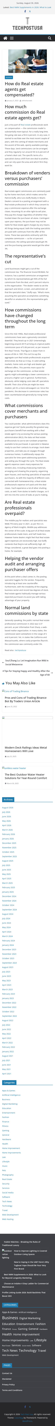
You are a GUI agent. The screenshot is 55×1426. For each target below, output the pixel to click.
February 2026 (8, 834)
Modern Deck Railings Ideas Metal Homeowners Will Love (26, 749)
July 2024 (6, 918)
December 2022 (9, 1002)
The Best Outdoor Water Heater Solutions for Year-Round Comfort (26, 776)
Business (9, 77)
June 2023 (6, 976)
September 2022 (9, 1016)
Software (6, 1197)
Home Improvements (11, 1152)
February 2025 (8, 887)
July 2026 (6, 812)
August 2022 (7, 1020)
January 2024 (8, 945)
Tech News (7, 1201)
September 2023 (9, 963)
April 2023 (6, 985)
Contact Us (7, 1373)
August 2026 (7, 807)
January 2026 (8, 838)
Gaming (5, 1130)
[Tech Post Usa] (5, 38)
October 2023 (8, 958)
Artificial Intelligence (11, 1095)
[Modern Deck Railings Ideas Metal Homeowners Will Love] (27, 718)
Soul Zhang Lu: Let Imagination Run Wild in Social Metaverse (26, 662)
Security (5, 1183)
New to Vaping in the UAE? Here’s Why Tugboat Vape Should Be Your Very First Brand (31, 1265)
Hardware (6, 1139)
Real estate (26, 124)
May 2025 (6, 874)
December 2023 (9, 949)
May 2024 (6, 927)
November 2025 (9, 847)
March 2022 (7, 1042)
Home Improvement (11, 1148)
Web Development (10, 1214)
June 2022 (6, 1029)
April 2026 (6, 825)
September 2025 (9, 856)
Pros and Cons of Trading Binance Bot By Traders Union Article (25, 699)
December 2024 (9, 896)
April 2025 (6, 878)
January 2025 (8, 892)
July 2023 (6, 971)
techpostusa (20, 650)
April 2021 (6, 1073)
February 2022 (8, 1047)
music (4, 1166)
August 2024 (7, 914)
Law (4, 1157)
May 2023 (6, 980)
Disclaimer (7, 1379)
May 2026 (6, 821)
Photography (7, 1175)
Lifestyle (5, 1161)
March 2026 (7, 829)
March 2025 (7, 883)
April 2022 (6, 1038)
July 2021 (6, 1060)
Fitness (5, 1126)
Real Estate (7, 1179)
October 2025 (8, 852)
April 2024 (6, 931)
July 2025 (6, 865)
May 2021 (6, 1069)
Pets (4, 1170)
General (5, 1135)
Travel (5, 1210)
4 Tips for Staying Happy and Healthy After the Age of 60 (26, 673)
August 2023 (7, 967)
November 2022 (9, 1007)
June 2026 (6, 816)
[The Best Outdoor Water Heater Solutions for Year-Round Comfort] (14, 768)
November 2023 (9, 954)
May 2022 (6, 1033)
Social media (7, 1192)
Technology (7, 1206)
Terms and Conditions (12, 1390)
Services (5, 1188)
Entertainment (8, 1112)
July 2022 (6, 1025)
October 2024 (8, 905)
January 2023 (8, 998)
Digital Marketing (9, 1104)
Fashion (5, 1117)
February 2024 (8, 940)
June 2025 (6, 869)
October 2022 (8, 1011)
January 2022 (8, 1051)
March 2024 (7, 936)
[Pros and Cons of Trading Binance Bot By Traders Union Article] (15, 691)
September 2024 (9, 909)
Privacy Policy (8, 1384)
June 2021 (6, 1064)
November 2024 (9, 900)
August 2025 (7, 861)
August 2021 (7, 1056)
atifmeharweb (27, 100)
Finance (5, 1121)
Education (6, 1108)
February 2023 (8, 994)
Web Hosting (7, 1219)
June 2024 (6, 923)
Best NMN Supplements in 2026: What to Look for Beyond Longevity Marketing (30, 8)
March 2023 (7, 989)
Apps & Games (8, 1090)
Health (5, 1143)
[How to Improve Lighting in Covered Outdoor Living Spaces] (7, 1254)
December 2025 (9, 843)
